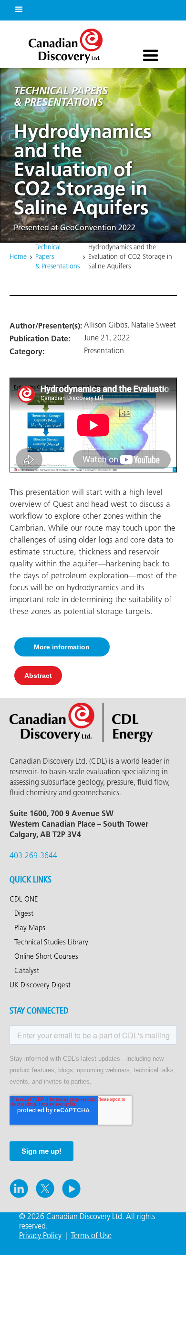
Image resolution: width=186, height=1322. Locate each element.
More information (62, 647)
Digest (23, 914)
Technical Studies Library (51, 942)
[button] (17, 7)
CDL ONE (24, 899)
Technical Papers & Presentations (57, 257)
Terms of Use (91, 1236)
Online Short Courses (46, 956)
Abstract (38, 675)
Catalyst (26, 971)
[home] (63, 43)
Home (18, 257)
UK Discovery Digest (40, 985)
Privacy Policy (40, 1236)
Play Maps (29, 928)
